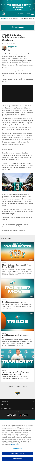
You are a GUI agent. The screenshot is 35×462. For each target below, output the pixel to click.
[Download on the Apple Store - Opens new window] (11, 415)
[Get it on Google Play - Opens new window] (23, 416)
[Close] (33, 423)
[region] (17, 441)
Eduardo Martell (12, 46)
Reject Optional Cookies (17, 453)
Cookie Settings (17, 448)
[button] (17, 93)
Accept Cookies (17, 458)
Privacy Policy (15, 444)
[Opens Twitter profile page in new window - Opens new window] (9, 50)
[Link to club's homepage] (3, 13)
